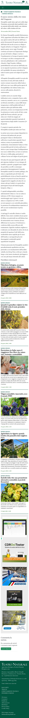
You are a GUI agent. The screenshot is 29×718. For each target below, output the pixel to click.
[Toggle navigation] (3, 7)
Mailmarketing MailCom (8, 714)
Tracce (4, 689)
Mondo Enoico (7, 13)
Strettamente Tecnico (12, 12)
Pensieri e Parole (8, 693)
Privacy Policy (5, 706)
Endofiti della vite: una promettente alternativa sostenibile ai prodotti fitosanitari (14, 480)
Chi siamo (4, 697)
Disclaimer (5, 704)
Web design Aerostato (8, 712)
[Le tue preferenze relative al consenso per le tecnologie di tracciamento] (1, 538)
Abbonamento (6, 703)
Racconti (5, 687)
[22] (14, 2)
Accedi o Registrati (6, 648)
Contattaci (4, 699)
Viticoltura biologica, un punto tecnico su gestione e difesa (12, 266)
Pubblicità (4, 701)
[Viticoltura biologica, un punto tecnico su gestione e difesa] (14, 278)
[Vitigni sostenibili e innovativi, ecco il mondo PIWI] (14, 406)
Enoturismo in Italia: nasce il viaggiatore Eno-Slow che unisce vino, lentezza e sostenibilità (13, 352)
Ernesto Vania (16, 31)
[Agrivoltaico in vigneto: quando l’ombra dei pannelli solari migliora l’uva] (14, 449)
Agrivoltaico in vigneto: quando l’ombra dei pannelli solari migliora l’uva (14, 435)
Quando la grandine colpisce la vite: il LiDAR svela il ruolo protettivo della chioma (14, 307)
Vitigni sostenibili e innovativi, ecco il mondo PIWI (14, 395)
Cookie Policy (5, 708)
